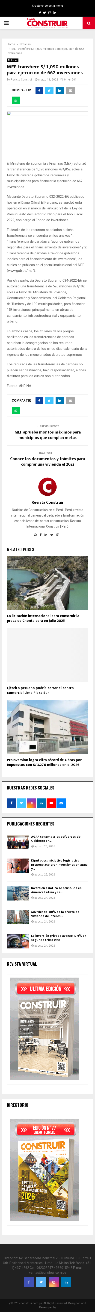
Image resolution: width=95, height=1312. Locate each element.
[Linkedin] (66, 1282)
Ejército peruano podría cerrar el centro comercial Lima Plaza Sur (40, 690)
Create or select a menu (47, 5)
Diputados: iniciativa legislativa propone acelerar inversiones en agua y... (59, 864)
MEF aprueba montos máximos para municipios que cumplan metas (48, 435)
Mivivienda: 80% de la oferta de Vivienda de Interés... (55, 914)
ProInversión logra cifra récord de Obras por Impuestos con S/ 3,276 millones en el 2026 (44, 762)
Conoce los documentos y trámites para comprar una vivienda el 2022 (47, 462)
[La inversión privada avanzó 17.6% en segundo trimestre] (18, 941)
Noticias (12, 60)
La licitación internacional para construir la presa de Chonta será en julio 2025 (43, 618)
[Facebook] (29, 1282)
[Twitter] (41, 1282)
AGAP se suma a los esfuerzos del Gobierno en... (56, 838)
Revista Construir (22, 79)
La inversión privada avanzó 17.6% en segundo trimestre (58, 937)
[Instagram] (54, 1282)
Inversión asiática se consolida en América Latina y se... (56, 890)
